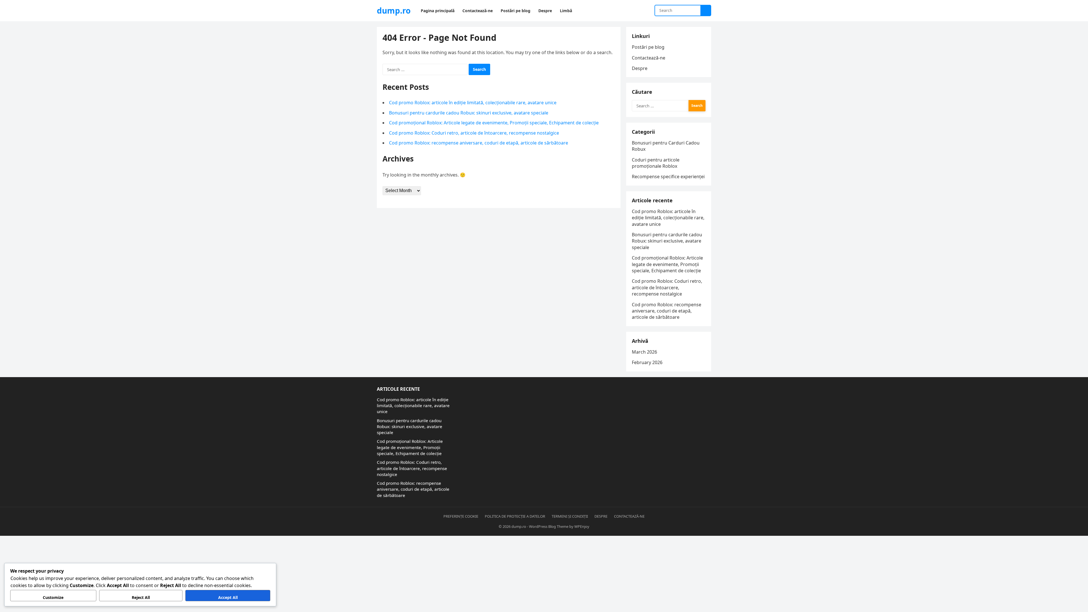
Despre (639, 68)
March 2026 (644, 352)
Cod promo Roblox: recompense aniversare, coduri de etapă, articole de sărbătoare (478, 143)
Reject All (141, 597)
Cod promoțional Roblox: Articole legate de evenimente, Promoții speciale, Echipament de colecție (494, 123)
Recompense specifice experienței (668, 176)
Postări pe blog (648, 47)
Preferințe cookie (460, 516)
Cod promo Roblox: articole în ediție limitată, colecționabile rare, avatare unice (472, 102)
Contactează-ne (648, 58)
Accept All (228, 597)
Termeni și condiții (570, 516)
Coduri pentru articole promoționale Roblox (655, 163)
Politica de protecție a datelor (515, 516)
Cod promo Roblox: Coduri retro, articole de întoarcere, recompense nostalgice (474, 133)
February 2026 (647, 362)
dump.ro (394, 10)
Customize (53, 597)
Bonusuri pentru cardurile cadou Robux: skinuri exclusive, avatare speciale (468, 113)
